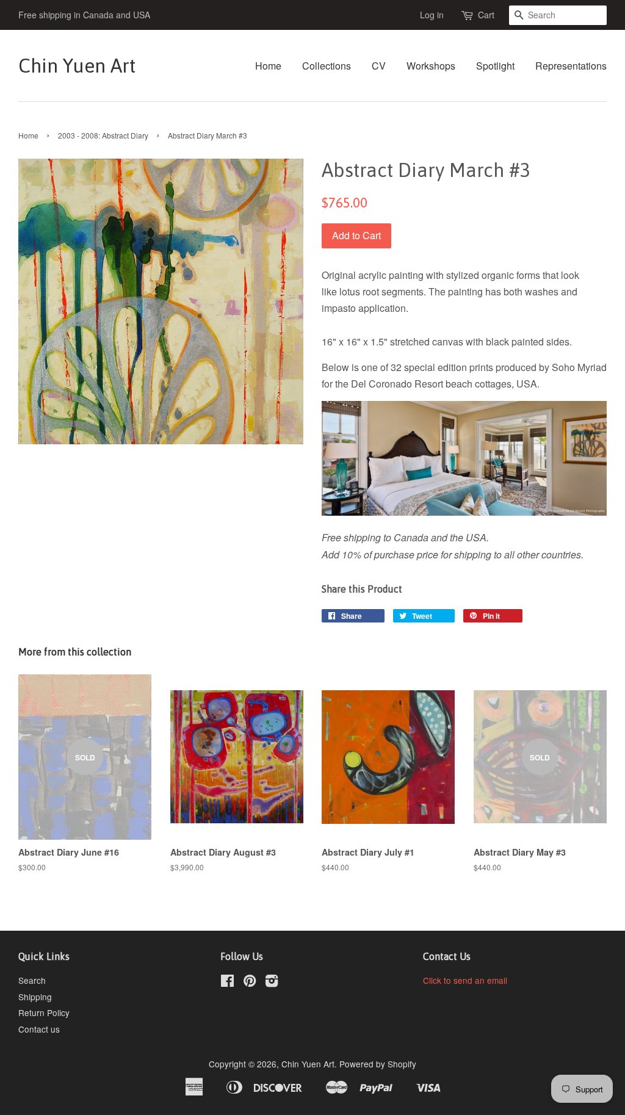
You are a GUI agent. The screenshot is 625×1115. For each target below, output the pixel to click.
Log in (432, 15)
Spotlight (495, 66)
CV (379, 66)
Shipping (35, 997)
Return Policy (44, 1012)
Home (268, 66)
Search (32, 980)
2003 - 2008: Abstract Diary (103, 135)
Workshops (430, 66)
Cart (486, 15)
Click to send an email (465, 980)
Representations (571, 66)
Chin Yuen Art (76, 65)
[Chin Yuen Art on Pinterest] (249, 982)
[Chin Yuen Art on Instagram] (271, 982)
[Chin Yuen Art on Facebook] (227, 982)
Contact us (39, 1029)
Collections (326, 66)
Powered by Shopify (377, 1064)
